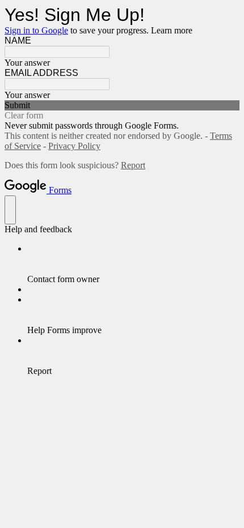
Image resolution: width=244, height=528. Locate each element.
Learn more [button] (171, 30)
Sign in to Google (36, 30)
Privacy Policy (74, 146)
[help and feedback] (10, 209)
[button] (122, 105)
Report (133, 165)
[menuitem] (133, 264)
